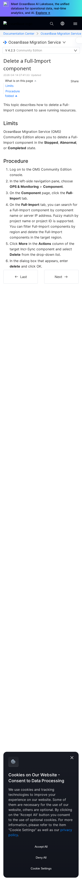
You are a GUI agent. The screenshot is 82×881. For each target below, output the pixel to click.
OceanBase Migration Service (61, 33)
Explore (43, 12)
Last (23, 277)
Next (58, 277)
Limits (9, 85)
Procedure (12, 91)
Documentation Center (18, 33)
